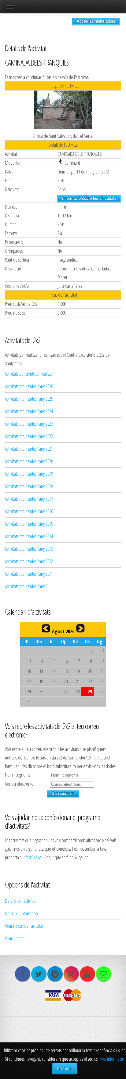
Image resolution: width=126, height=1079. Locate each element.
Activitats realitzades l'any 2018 (29, 486)
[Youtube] (87, 973)
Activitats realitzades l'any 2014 (29, 536)
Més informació (111, 1059)
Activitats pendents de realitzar (29, 373)
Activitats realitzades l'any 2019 (29, 473)
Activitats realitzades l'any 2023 (29, 423)
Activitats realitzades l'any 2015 (29, 523)
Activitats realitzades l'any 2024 (29, 411)
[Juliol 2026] (46, 628)
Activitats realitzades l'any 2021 (29, 448)
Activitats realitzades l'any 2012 (29, 561)
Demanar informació (21, 913)
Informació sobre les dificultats (89, 198)
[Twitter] (38, 973)
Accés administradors (96, 21)
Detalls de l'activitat (20, 901)
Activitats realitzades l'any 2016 (29, 511)
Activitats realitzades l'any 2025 (29, 398)
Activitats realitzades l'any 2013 (29, 548)
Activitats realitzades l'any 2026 (29, 386)
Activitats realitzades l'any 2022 (29, 436)
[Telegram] (55, 973)
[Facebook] (22, 973)
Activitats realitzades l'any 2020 (29, 461)
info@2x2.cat (33, 857)
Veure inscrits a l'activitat (24, 926)
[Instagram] (71, 973)
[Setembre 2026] (80, 628)
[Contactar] (103, 973)
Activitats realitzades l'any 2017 (29, 498)
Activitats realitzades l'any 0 (26, 586)
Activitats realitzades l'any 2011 (29, 573)
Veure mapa (14, 938)
